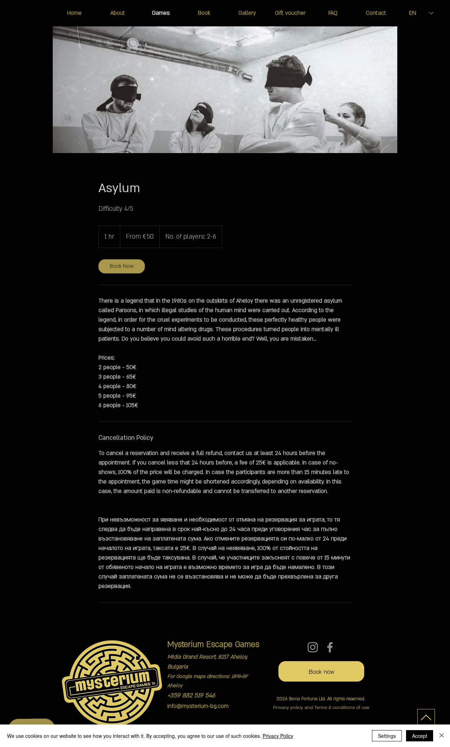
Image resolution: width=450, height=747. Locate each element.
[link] (121, 266)
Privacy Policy (278, 735)
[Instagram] (313, 647)
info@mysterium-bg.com (198, 706)
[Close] (441, 735)
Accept (419, 735)
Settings (387, 735)
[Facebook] (330, 647)
